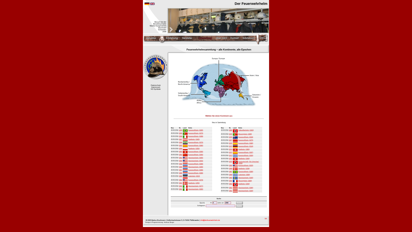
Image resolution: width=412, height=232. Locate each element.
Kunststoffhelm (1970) (195, 133)
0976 (230, 143)
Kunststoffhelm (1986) (195, 164)
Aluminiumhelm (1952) (195, 161)
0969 (230, 165)
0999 (180, 133)
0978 (230, 137)
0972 (230, 155)
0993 (180, 151)
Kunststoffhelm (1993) (245, 155)
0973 (230, 152)
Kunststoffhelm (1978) (195, 180)
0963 (230, 184)
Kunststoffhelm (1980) (195, 145)
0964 (230, 181)
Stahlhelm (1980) (244, 149)
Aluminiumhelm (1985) (195, 167)
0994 (180, 148)
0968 (230, 168)
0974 (230, 149)
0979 (230, 134)
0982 (180, 186)
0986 (180, 173)
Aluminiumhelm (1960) (195, 189)
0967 (230, 171)
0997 (180, 139)
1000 (180, 130)
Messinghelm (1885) (245, 181)
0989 (180, 164)
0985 (180, 176)
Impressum (155, 87)
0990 (180, 161)
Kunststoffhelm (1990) (195, 154)
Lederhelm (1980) (244, 174)
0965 (230, 178)
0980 (230, 130)
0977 (230, 140)
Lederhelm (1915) (194, 176)
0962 (230, 187)
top (266, 218)
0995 (180, 145)
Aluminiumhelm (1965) (195, 158)
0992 (180, 154)
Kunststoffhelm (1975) (245, 140)
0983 (180, 183)
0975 (230, 146)
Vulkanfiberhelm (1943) (246, 130)
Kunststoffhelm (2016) (245, 146)
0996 (180, 142)
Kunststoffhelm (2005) (245, 165)
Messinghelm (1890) (245, 134)
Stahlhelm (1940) (244, 158)
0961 (230, 191)
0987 (180, 170)
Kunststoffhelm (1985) (195, 130)
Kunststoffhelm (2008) (245, 137)
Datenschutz (156, 85)
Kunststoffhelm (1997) (245, 152)
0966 (230, 174)
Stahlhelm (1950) (194, 148)
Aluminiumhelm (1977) (195, 186)
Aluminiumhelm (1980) (245, 187)
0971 (230, 158)
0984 (180, 180)
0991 (180, 158)
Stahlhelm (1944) (244, 184)
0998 (180, 136)
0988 (180, 167)
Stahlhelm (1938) (244, 168)
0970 (230, 161)
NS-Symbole (156, 89)
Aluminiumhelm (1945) (245, 178)
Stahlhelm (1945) (194, 139)
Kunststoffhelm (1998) (195, 136)
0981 (180, 189)
